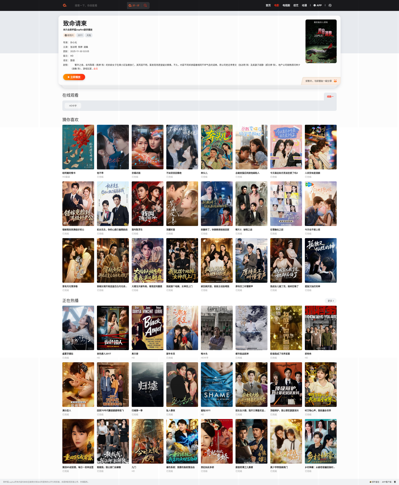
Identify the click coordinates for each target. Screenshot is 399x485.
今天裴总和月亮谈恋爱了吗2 (284, 173)
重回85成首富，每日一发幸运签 (78, 467)
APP (319, 5)
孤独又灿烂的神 (312, 286)
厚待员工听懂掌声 (244, 286)
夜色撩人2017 (104, 353)
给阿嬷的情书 (68, 173)
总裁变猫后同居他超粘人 (248, 173)
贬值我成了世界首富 (280, 353)
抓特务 (308, 353)
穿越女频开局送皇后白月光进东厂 (113, 286)
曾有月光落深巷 (70, 286)
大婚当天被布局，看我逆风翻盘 (147, 286)
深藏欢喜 (170, 229)
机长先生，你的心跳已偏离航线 (112, 229)
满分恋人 (66, 410)
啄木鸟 (204, 353)
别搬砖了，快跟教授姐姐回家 (215, 229)
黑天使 (135, 353)
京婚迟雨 (136, 173)
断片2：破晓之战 (244, 229)
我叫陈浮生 (137, 229)
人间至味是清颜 (312, 173)
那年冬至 (170, 353)
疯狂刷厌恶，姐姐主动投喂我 (215, 286)
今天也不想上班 (312, 229)
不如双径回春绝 (174, 173)
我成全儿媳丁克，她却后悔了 (284, 286)
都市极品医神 (242, 353)
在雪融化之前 (276, 229)
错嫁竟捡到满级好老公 (73, 229)
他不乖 (100, 173)
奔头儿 (204, 173)
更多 (330, 300)
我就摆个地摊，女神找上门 (179, 286)
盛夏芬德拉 (67, 353)
